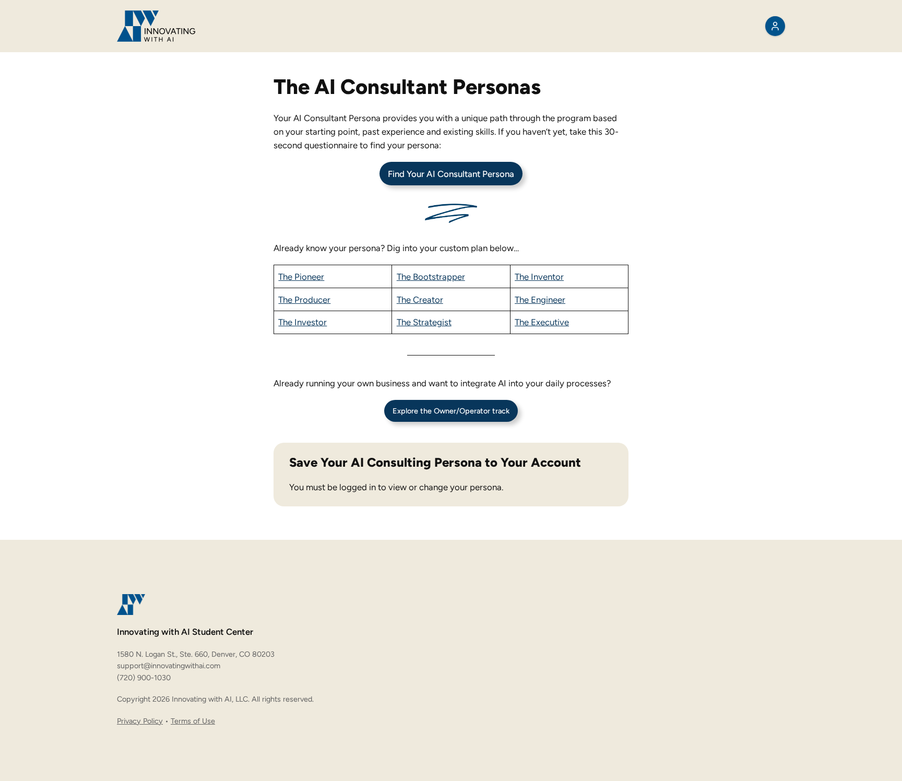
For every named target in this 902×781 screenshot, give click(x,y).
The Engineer (540, 299)
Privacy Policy (140, 721)
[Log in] (775, 26)
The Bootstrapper (431, 276)
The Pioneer (301, 276)
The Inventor (539, 276)
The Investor (302, 322)
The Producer (304, 299)
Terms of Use (193, 721)
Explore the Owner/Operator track (451, 411)
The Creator (420, 299)
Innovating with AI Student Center (185, 631)
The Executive (542, 322)
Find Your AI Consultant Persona (451, 174)
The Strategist (424, 322)
